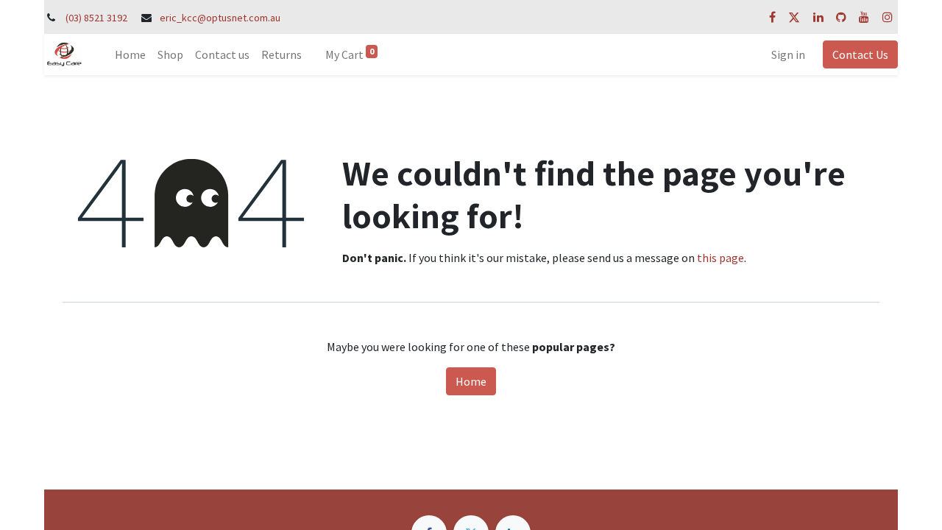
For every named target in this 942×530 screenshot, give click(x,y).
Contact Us (860, 54)
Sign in (788, 54)
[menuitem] (130, 54)
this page (720, 257)
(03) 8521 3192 (96, 17)
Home (471, 381)
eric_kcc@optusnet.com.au (220, 17)
